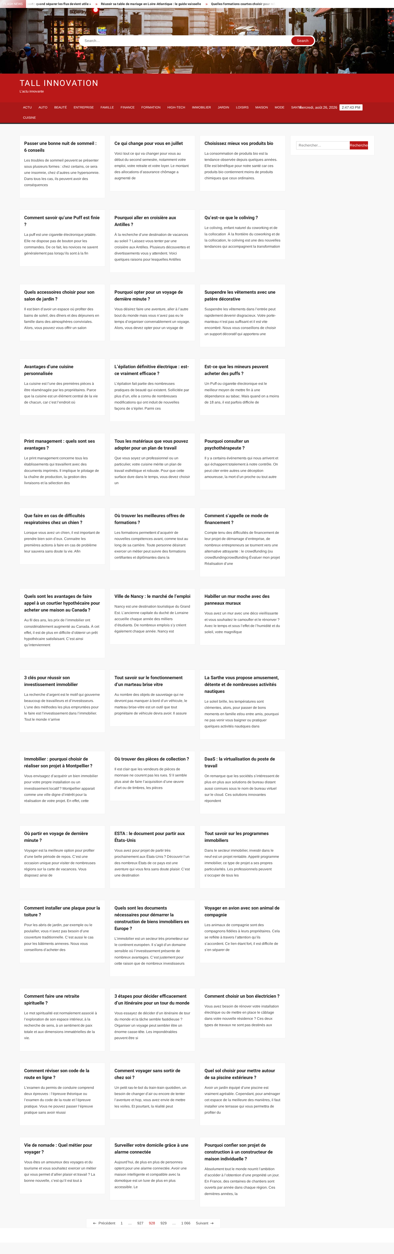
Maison (261, 107)
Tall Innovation (59, 83)
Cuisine (29, 117)
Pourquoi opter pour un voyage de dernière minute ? (148, 295)
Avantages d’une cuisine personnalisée (48, 370)
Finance (128, 107)
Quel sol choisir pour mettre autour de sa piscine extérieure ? (240, 1074)
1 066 (185, 1223)
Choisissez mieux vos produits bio (239, 143)
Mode (279, 107)
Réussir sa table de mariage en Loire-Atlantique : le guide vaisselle (109, 4)
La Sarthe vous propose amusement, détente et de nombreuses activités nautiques (242, 684)
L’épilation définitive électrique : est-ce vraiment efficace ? (151, 370)
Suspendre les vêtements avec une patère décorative (240, 295)
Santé (296, 107)
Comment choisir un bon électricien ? (242, 996)
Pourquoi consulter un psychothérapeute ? (227, 444)
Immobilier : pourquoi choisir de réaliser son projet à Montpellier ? (58, 762)
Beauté (60, 107)
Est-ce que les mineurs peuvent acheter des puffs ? (236, 370)
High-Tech (176, 107)
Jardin (223, 107)
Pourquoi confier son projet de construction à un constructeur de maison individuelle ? (239, 1152)
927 (140, 1223)
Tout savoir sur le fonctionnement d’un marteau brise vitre (148, 681)
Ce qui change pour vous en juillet (148, 143)
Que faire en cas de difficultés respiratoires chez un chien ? (54, 519)
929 (164, 1223)
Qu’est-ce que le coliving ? (231, 217)
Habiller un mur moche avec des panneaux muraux (237, 599)
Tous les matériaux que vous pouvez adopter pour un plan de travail (151, 444)
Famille (107, 107)
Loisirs (242, 107)
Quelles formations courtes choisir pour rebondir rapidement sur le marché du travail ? (233, 4)
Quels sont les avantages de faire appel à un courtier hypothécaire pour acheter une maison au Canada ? (62, 603)
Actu (27, 107)
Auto (43, 107)
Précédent (106, 1223)
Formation (151, 107)
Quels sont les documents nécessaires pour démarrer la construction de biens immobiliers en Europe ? (151, 918)
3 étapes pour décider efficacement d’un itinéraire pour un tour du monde (151, 999)
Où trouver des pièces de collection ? (151, 759)
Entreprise (84, 107)
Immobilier (201, 107)
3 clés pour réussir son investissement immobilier (51, 681)
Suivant (202, 1223)
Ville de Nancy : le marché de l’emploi (152, 596)
